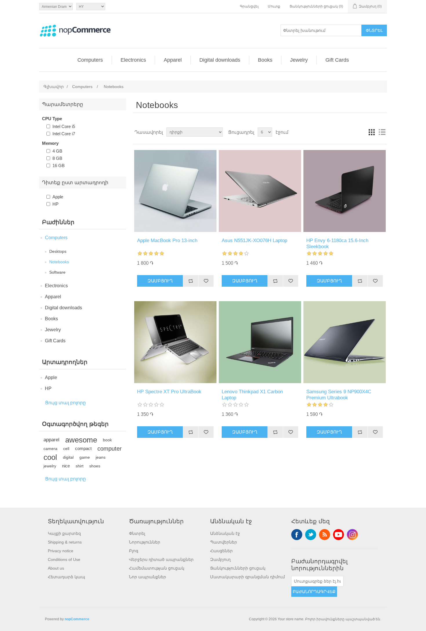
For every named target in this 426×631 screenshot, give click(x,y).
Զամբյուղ (160, 280)
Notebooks (59, 261)
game (84, 457)
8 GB (57, 158)
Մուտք (274, 6)
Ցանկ (381, 132)
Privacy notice (60, 550)
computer (109, 448)
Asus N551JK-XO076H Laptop (254, 240)
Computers (90, 60)
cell (66, 448)
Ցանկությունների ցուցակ (237, 568)
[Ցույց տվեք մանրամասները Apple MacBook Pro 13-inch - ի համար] (175, 191)
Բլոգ (133, 550)
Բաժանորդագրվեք (314, 591)
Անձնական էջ (225, 533)
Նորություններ (144, 542)
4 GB (57, 151)
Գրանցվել (249, 6)
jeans (100, 457)
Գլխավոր (53, 86)
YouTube (338, 534)
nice (66, 465)
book (107, 440)
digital (68, 457)
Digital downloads (219, 60)
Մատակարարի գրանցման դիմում (247, 577)
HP (55, 204)
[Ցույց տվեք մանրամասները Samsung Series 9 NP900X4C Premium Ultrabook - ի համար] (344, 342)
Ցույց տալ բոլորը (65, 402)
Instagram (352, 534)
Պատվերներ (223, 542)
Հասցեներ (221, 550)
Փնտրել (374, 30)
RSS (324, 534)
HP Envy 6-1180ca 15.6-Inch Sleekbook (337, 243)
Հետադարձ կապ (66, 577)
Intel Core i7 (63, 133)
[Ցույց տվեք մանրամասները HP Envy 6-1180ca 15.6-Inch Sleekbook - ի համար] (344, 191)
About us (56, 568)
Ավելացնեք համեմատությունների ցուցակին (190, 281)
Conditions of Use (64, 559)
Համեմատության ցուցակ (156, 568)
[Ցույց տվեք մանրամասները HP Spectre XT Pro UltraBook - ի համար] (175, 342)
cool (50, 457)
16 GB (58, 165)
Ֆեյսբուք (296, 534)
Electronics (133, 60)
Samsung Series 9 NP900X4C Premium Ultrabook (338, 394)
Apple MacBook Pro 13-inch (167, 240)
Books (265, 60)
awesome (81, 440)
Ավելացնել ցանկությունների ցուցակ (206, 281)
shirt (79, 466)
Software (57, 272)
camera (50, 448)
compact (83, 448)
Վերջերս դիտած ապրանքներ (161, 559)
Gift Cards (337, 60)
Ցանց (371, 132)
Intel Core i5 (63, 126)
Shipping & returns (65, 542)
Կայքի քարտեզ (64, 533)
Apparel (173, 60)
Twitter (310, 534)
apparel (51, 439)
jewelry (49, 466)
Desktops (57, 251)
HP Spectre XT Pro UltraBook (169, 391)
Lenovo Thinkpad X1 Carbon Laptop (252, 394)
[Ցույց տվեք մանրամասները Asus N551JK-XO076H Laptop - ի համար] (260, 191)
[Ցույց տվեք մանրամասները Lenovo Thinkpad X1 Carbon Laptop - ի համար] (260, 342)
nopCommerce (77, 619)
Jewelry (299, 60)
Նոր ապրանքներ (147, 577)
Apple (57, 196)
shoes (94, 466)
